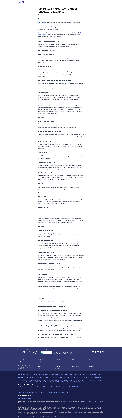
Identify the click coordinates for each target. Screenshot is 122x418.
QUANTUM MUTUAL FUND (57, 380)
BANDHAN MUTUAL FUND (82, 374)
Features (57, 361)
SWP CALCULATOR (65, 392)
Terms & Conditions (76, 366)
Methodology (85, 2)
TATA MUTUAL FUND (96, 380)
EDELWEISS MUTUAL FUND (74, 376)
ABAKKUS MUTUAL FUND (33, 374)
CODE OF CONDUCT (22, 397)
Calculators (91, 361)
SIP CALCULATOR (21, 390)
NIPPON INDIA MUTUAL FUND (88, 378)
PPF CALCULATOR (67, 390)
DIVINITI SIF (50, 386)
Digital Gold (57, 366)
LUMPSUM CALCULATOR (31, 390)
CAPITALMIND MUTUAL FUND (53, 376)
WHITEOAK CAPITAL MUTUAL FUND (79, 381)
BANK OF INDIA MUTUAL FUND (94, 374)
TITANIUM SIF (74, 386)
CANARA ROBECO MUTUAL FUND (40, 376)
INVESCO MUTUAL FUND (68, 377)
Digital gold (41, 22)
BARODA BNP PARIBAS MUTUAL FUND (25, 376)
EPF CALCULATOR (75, 390)
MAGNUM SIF (68, 386)
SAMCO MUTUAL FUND (67, 380)
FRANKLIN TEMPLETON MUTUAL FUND (87, 376)
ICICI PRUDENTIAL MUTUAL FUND (55, 377)
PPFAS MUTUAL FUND (36, 380)
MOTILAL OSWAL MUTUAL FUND (67, 378)
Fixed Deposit (58, 368)
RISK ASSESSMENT (85, 397)
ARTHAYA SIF (80, 386)
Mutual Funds (58, 364)
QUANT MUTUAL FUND (46, 380)
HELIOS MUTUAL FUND (34, 377)
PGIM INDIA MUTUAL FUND (26, 380)
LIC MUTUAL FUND (28, 378)
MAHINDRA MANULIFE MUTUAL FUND (40, 378)
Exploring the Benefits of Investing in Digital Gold (53, 301)
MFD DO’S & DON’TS (66, 397)
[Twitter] (95, 352)
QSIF (64, 386)
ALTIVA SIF (26, 386)
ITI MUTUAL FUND (77, 377)
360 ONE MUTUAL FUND (23, 374)
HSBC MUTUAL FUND (44, 377)
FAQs (102, 2)
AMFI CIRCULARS (47, 397)
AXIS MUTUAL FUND (59, 374)
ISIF (40, 386)
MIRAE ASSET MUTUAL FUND (54, 378)
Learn (98, 2)
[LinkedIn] (100, 352)
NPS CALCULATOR (40, 390)
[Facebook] (98, 352)
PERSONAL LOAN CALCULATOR (31, 392)
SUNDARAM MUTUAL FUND (86, 380)
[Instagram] (93, 352)
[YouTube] (103, 352)
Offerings (92, 2)
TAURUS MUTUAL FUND (23, 381)
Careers (40, 364)
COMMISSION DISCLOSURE (76, 397)
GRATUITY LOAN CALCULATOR (55, 392)
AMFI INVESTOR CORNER (56, 397)
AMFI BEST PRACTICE (38, 397)
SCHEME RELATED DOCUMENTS (24, 398)
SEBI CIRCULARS (30, 397)
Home (72, 2)
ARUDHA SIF (20, 386)
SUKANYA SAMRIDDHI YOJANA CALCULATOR (54, 390)
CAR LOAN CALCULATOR (43, 392)
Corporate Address (22, 364)
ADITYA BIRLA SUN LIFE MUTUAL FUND (46, 374)
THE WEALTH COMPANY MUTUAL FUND (36, 381)
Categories (91, 364)
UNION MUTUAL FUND (59, 381)
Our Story (78, 2)
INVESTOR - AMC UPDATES (95, 397)
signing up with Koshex (74, 293)
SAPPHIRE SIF (31, 386)
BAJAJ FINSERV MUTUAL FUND (70, 374)
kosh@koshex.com (22, 361)
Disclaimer (74, 361)
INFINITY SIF (60, 386)
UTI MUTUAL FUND (67, 381)
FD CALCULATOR (83, 390)
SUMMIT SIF (44, 386)
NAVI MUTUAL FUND (78, 378)
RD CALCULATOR (90, 390)
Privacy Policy (75, 364)
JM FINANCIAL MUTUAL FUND (87, 377)
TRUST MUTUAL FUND (49, 381)
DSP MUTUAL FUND (64, 376)
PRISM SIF (55, 386)
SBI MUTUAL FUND (76, 380)
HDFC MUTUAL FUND (25, 377)
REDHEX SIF (37, 386)
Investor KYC (91, 366)
